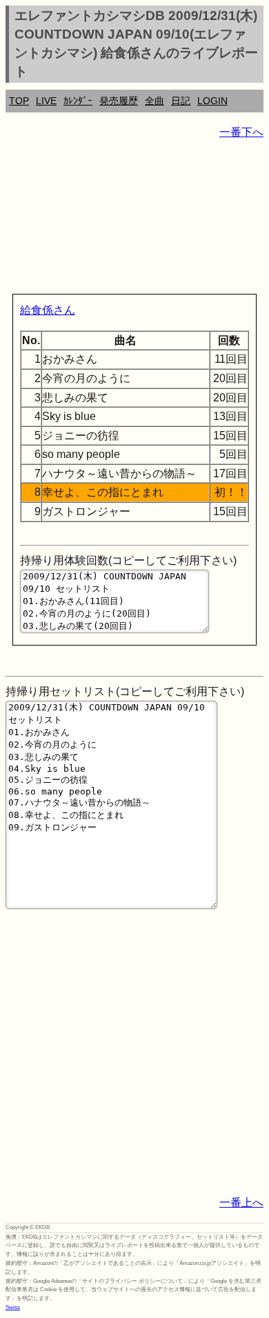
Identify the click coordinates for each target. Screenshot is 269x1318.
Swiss (13, 1307)
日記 (180, 100)
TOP (19, 100)
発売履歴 (118, 100)
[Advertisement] (134, 219)
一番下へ (241, 132)
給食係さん (47, 310)
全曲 (154, 100)
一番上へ (241, 1202)
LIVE (46, 100)
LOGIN (212, 100)
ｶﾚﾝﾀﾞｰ (77, 100)
